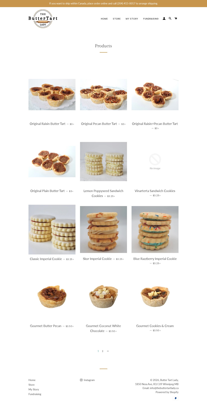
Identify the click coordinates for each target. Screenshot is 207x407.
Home (104, 18)
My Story (132, 18)
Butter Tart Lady (169, 380)
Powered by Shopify (167, 392)
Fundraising (151, 18)
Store (117, 18)
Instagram (89, 380)
